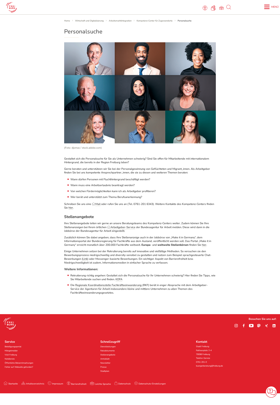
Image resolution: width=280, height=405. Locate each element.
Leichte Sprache (103, 383)
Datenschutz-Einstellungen (152, 383)
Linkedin (274, 325)
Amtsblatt (105, 358)
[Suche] (228, 8)
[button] (9, 323)
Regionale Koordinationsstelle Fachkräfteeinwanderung (108, 285)
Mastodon (259, 325)
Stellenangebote (107, 354)
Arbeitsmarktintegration (120, 20)
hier (71, 208)
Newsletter (105, 363)
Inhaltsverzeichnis (35, 383)
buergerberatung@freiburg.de (209, 365)
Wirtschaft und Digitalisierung (89, 20)
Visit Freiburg (11, 354)
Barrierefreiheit (78, 383)
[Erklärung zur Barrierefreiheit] (205, 8)
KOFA (119, 279)
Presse (103, 367)
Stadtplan (104, 371)
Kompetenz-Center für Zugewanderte (155, 20)
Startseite (13, 383)
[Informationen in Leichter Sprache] (221, 8)
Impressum (57, 383)
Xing (266, 325)
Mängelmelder (11, 350)
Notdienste (10, 358)
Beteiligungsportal (13, 346)
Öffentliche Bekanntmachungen (19, 363)
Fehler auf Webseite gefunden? (19, 367)
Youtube (251, 325)
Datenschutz (124, 383)
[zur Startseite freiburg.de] (58, 7)
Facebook (243, 325)
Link (85, 259)
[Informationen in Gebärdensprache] (213, 8)
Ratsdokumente (107, 350)
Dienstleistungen (108, 346)
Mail (97, 204)
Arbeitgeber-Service (123, 227)
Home (67, 20)
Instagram (236, 325)
